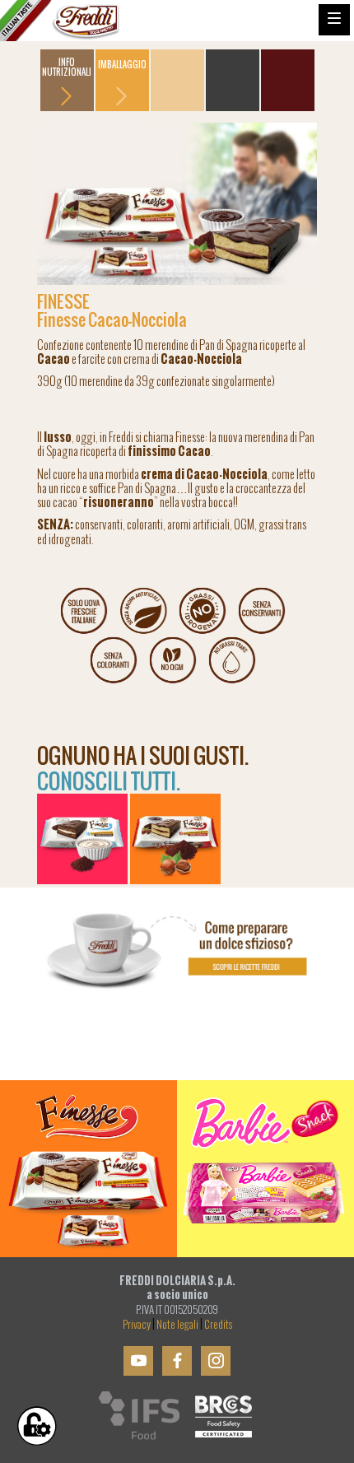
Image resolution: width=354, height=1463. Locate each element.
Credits (218, 1324)
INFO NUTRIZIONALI (66, 67)
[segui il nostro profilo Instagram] (216, 1361)
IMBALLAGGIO (122, 64)
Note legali (177, 1324)
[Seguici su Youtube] (138, 1361)
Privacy (137, 1324)
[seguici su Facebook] (177, 1361)
